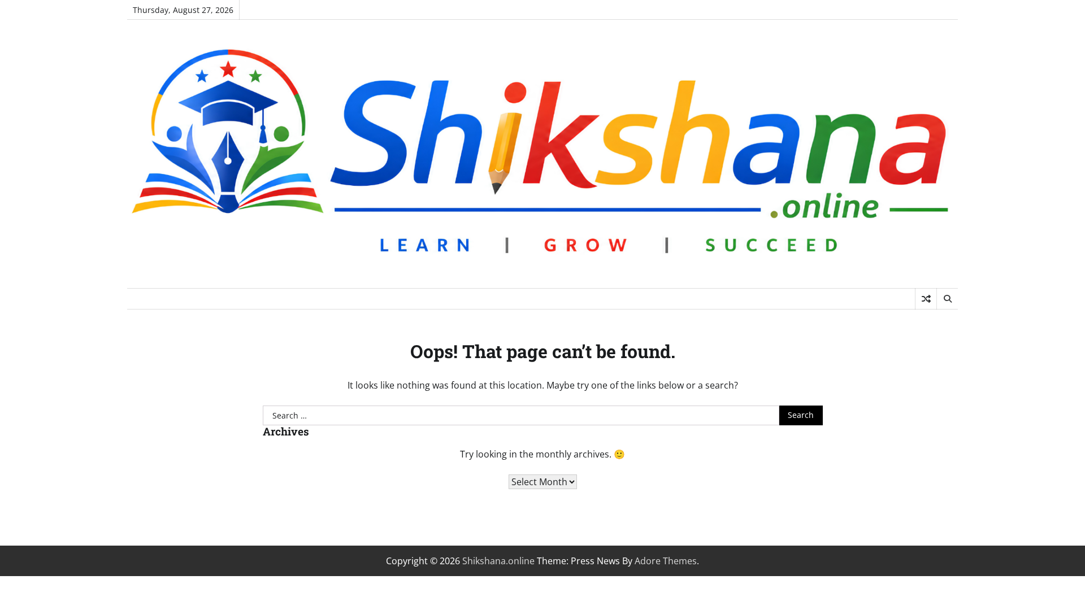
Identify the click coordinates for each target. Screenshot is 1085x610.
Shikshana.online (498, 561)
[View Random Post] (925, 299)
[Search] (947, 299)
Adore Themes (666, 561)
